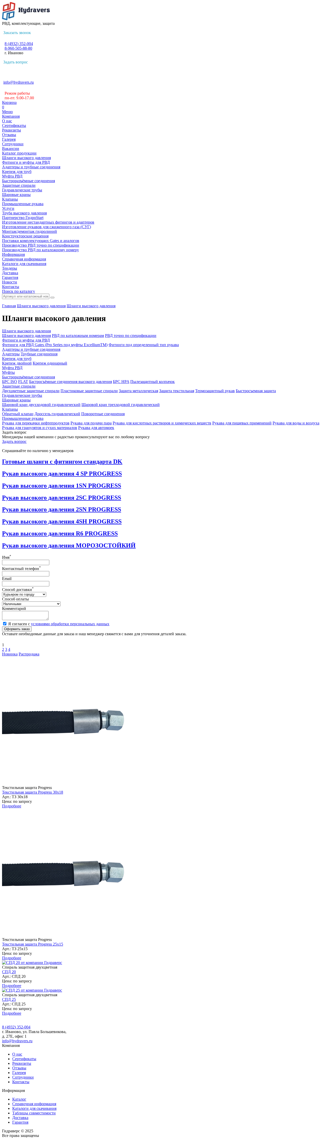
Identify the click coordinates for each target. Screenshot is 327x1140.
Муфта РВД (12, 176)
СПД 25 (9, 999)
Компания (11, 116)
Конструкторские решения (25, 236)
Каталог (19, 1099)
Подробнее (11, 806)
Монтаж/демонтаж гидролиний (29, 231)
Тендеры (9, 268)
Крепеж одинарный (50, 363)
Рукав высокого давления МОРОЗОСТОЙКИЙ (69, 545)
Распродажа (29, 654)
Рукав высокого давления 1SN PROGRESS (61, 485)
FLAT (23, 381)
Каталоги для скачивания (24, 263)
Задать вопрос (15, 62)
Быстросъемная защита (256, 391)
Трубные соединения (39, 354)
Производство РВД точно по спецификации (40, 245)
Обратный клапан (17, 414)
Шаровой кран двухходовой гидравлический (41, 404)
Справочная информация (24, 259)
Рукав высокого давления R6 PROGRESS (60, 533)
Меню (7, 111)
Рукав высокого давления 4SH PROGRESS (62, 521)
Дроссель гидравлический (57, 414)
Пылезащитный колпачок (152, 381)
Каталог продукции (19, 153)
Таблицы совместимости (34, 1113)
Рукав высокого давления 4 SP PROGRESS (62, 473)
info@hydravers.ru (18, 82)
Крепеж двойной (17, 363)
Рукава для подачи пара (91, 423)
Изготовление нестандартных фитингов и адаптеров (48, 222)
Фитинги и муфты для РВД (26, 162)
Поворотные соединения (103, 414)
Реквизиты (11, 130)
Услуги (8, 208)
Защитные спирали (19, 185)
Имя (6, 557)
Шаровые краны (16, 194)
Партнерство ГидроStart (22, 217)
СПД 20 (9, 972)
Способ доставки (18, 589)
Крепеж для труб (16, 171)
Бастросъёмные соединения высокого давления (70, 381)
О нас (7, 121)
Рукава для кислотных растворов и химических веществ (162, 423)
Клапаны (10, 199)
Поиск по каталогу (18, 291)
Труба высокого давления (24, 213)
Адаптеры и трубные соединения (31, 167)
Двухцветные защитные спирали (31, 391)
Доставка (10, 273)
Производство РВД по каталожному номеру (40, 250)
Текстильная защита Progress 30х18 (32, 792)
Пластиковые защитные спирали (89, 391)
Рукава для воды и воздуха (296, 423)
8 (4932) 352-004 (19, 43)
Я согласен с (58, 624)
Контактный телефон (21, 568)
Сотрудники (13, 144)
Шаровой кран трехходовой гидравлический (120, 404)
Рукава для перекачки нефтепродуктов (35, 423)
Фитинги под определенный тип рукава (144, 345)
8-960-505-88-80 (18, 48)
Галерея (9, 139)
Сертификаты (14, 125)
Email (6, 578)
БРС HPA (121, 381)
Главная (9, 306)
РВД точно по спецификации (130, 335)
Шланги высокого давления (26, 158)
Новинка (10, 654)
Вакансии (10, 148)
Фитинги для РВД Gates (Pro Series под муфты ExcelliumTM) (55, 345)
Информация (13, 254)
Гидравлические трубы (22, 190)
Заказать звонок (17, 32)
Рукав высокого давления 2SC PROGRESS (61, 497)
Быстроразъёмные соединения (28, 181)
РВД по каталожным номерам (78, 335)
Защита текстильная (176, 391)
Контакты (10, 286)
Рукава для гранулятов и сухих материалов (39, 427)
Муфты (8, 372)
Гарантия (10, 277)
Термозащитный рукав (215, 391)
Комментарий (14, 608)
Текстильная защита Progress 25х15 (32, 944)
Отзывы (9, 135)
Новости (9, 282)
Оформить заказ (17, 629)
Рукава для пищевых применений (242, 423)
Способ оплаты (15, 599)
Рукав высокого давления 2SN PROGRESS (61, 509)
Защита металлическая (138, 391)
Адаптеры (11, 354)
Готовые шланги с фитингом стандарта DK (62, 461)
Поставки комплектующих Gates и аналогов (40, 240)
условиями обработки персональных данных (70, 624)
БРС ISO (9, 381)
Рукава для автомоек (96, 427)
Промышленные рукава (22, 204)
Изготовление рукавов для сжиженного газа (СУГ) (46, 227)
